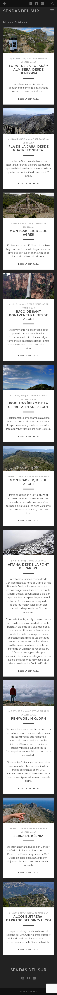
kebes (33, 991)
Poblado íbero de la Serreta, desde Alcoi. (28, 405)
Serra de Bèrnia (28, 836)
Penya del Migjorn (28, 718)
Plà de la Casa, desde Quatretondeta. (28, 148)
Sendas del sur (21, 11)
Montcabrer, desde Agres (28, 232)
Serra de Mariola (38, 476)
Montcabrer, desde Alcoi (28, 482)
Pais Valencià (37, 561)
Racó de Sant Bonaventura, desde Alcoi (28, 315)
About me (10, 15)
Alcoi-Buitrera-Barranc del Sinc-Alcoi (28, 918)
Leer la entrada (28, 99)
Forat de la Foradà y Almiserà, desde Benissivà (28, 69)
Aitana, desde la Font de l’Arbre (28, 566)
